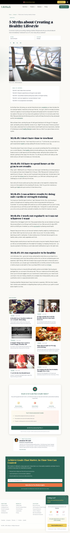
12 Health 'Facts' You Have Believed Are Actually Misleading (21, 318)
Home (10, 14)
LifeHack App (18, 505)
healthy (28, 150)
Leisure (39, 367)
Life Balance (3, 510)
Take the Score (64, 6)
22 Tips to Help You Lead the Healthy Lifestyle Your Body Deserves (46, 318)
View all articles (22, 449)
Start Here (25, 6)
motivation (20, 118)
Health (12, 315)
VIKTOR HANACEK (18, 82)
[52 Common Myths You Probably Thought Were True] (48, 359)
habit (18, 187)
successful (37, 226)
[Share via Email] (20, 43)
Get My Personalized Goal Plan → (35, 427)
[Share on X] (17, 43)
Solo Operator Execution (38, 514)
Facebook (3, 520)
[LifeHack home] (6, 7)
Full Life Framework (5, 509)
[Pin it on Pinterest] (13, 43)
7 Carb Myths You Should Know (20, 373)
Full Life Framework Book (21, 507)
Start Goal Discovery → (57, 525)
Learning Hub (18, 510)
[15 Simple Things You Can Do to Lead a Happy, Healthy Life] (22, 332)
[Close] (67, 2)
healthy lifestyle (27, 129)
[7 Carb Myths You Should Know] (21, 361)
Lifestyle (14, 14)
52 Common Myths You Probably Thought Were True (47, 370)
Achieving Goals (4, 512)
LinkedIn (24, 520)
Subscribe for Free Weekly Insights (35, 485)
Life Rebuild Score (4, 507)
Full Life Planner (19, 509)
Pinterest (14, 520)
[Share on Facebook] (10, 43)
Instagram (8, 520)
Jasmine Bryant (13, 38)
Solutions (39, 6)
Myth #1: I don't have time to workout (22, 90)
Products (32, 6)
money (22, 176)
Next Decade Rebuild (37, 512)
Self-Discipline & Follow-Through (39, 507)
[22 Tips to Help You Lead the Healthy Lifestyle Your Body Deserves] (48, 306)
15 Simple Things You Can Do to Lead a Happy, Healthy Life (20, 343)
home (49, 265)
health (22, 143)
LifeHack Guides (4, 505)
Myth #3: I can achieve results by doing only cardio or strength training (30, 95)
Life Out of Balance (36, 510)
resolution (44, 107)
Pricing (46, 6)
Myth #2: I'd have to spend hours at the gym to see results (27, 93)
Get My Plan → (61, 2)
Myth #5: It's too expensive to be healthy (23, 100)
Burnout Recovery (36, 505)
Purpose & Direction (37, 509)
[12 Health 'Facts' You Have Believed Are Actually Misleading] (21, 307)
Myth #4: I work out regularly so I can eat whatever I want (27, 98)
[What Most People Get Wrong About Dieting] (48, 334)
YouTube (20, 520)
